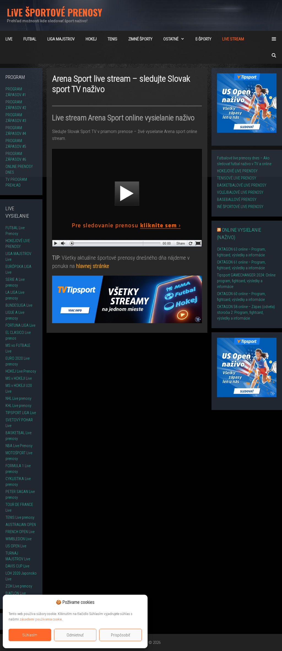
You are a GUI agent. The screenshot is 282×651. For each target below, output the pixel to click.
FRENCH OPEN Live (20, 532)
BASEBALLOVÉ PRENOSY (236, 199)
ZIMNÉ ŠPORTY (140, 39)
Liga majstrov (61, 39)
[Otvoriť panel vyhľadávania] (274, 55)
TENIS (112, 39)
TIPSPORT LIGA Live (21, 413)
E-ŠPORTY (203, 39)
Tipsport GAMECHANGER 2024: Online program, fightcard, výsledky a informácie (246, 281)
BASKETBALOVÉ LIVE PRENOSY (241, 185)
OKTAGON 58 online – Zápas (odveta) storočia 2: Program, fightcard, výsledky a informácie (246, 312)
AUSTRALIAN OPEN (21, 524)
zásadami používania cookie (41, 619)
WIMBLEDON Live (18, 539)
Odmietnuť (75, 635)
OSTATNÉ (170, 39)
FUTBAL (29, 39)
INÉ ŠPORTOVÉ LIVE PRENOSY (240, 206)
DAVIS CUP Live (17, 566)
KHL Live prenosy (18, 405)
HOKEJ (91, 39)
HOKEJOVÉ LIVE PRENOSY (237, 171)
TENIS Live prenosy (20, 517)
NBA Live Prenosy (19, 446)
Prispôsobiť (120, 635)
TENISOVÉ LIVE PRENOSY (236, 178)
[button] (139, 602)
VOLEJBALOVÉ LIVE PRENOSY (240, 192)
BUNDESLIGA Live (19, 305)
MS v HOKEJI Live (19, 378)
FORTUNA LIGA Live (20, 325)
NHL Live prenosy (18, 398)
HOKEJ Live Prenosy (21, 371)
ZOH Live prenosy (19, 586)
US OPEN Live (16, 546)
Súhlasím (29, 635)
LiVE (9, 39)
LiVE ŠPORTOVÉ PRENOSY (54, 12)
